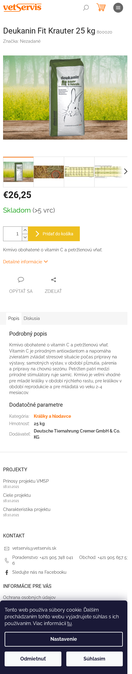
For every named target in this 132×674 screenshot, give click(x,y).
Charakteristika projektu (26, 509)
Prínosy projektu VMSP (26, 481)
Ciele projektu (17, 495)
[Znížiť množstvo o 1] (25, 237)
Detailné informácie (22, 261)
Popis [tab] (13, 318)
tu (69, 623)
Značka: (22, 41)
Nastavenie (63, 639)
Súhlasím (94, 659)
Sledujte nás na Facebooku (39, 572)
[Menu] (118, 8)
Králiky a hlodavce (52, 416)
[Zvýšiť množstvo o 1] (25, 230)
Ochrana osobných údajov (29, 597)
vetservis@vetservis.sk (34, 548)
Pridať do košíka (58, 233)
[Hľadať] (86, 8)
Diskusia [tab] (32, 318)
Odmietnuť (33, 659)
